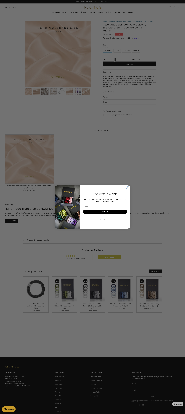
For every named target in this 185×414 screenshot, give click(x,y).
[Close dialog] (127, 187)
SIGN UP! (105, 212)
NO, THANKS (105, 219)
